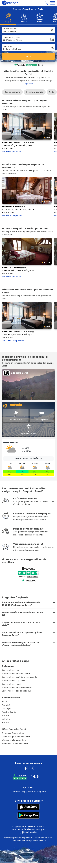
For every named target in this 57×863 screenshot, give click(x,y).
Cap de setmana (12, 92)
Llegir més (28, 83)
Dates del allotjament (11, 37)
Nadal (51, 92)
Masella (5, 715)
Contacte (15, 791)
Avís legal (8, 837)
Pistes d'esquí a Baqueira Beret (16, 737)
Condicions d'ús (38, 840)
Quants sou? (8, 46)
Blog (23, 791)
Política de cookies (43, 837)
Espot (4, 701)
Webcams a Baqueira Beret (14, 740)
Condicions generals (20, 840)
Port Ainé (6, 705)
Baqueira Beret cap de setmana (16, 691)
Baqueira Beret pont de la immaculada (19, 677)
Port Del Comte (9, 712)
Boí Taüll (5, 722)
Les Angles (6, 708)
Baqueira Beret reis (10, 670)
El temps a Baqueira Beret (13, 733)
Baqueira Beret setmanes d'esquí (17, 687)
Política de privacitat (23, 837)
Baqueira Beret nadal (11, 684)
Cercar (28, 56)
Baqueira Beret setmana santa (16, 673)
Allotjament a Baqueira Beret (15, 744)
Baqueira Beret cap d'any (13, 680)
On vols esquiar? (10, 29)
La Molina (6, 719)
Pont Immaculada (34, 92)
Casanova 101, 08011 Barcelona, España (28, 829)
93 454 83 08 (30, 832)
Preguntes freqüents (36, 791)
